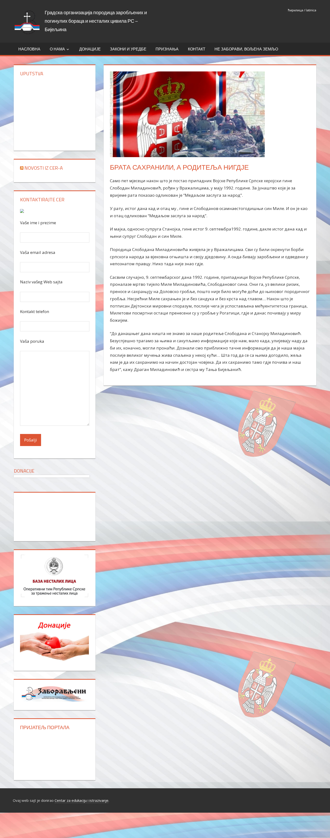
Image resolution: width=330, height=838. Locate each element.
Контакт (196, 49)
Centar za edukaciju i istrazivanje (81, 800)
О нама (57, 49)
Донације (90, 49)
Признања (167, 49)
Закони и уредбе (128, 49)
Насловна (29, 49)
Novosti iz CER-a (43, 168)
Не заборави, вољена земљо (246, 49)
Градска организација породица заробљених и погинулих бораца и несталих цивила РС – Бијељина (96, 21)
